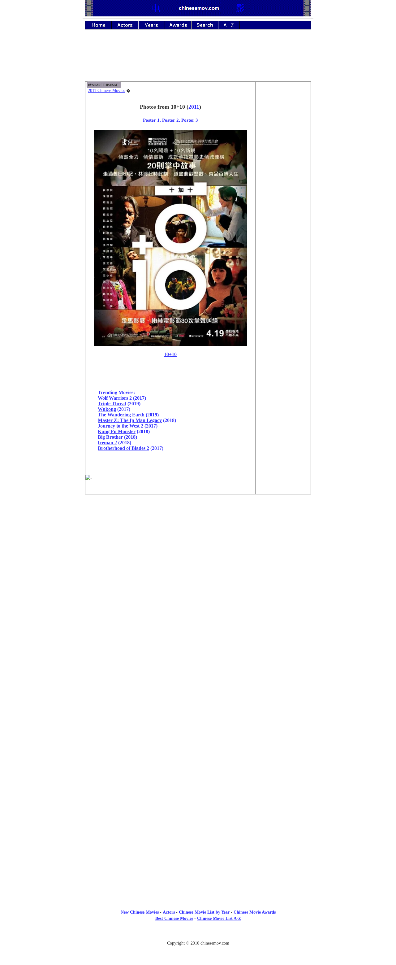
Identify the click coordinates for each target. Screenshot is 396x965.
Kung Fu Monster (117, 431)
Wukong (107, 409)
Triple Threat (112, 403)
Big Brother (110, 437)
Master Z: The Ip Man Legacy (130, 420)
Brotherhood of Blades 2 (123, 448)
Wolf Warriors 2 (115, 398)
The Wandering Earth (121, 414)
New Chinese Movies (140, 912)
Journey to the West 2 (120, 425)
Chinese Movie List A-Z (219, 918)
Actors (169, 912)
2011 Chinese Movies (106, 90)
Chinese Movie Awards (255, 912)
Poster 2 (170, 120)
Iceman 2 (107, 442)
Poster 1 (151, 120)
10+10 (170, 354)
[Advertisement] (198, 59)
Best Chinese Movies (174, 918)
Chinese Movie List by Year (204, 912)
